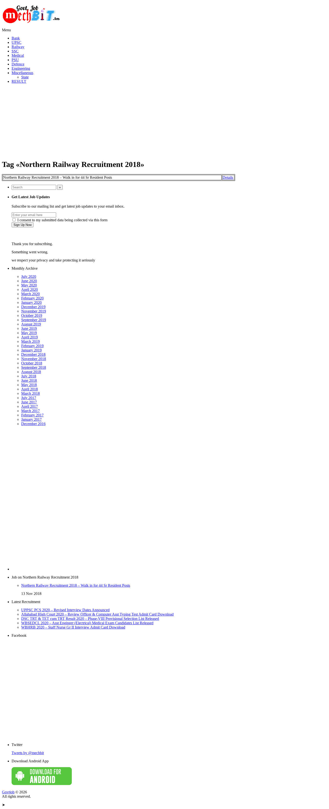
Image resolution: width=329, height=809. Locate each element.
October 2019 (31, 315)
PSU (15, 60)
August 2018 (31, 372)
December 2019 (33, 307)
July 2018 (28, 376)
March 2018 (30, 393)
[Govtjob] (32, 26)
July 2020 (28, 276)
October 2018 (31, 363)
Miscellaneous (22, 73)
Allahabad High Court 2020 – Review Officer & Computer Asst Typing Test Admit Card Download (97, 614)
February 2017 (32, 415)
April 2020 (29, 289)
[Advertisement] (164, 121)
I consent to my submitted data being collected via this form (61, 220)
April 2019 (29, 337)
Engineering (21, 68)
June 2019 (29, 328)
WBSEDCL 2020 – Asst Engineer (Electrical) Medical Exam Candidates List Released (87, 623)
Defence (18, 64)
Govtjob (8, 792)
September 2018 (33, 367)
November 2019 (33, 311)
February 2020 (32, 298)
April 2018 (29, 389)
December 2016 (33, 424)
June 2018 (29, 380)
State (25, 77)
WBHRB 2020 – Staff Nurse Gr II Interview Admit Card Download (73, 627)
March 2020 (30, 294)
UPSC (16, 42)
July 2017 (28, 398)
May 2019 (29, 333)
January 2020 (31, 302)
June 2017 (29, 402)
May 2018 (29, 385)
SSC (15, 51)
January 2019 (31, 350)
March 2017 (30, 411)
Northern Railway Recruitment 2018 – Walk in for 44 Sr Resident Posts (75, 585)
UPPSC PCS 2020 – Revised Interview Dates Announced (65, 610)
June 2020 (29, 281)
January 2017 (31, 419)
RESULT (19, 81)
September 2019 (33, 320)
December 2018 (33, 354)
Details (228, 177)
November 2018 (33, 359)
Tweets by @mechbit (28, 753)
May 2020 (29, 285)
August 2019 (31, 324)
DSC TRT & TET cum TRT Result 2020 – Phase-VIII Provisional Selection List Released (90, 619)
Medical (18, 55)
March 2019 (30, 341)
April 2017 (29, 406)
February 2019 (32, 346)
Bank (16, 38)
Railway (18, 47)
